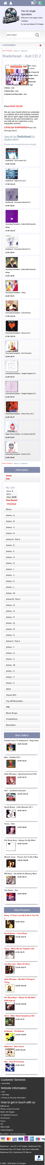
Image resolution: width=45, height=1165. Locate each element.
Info (3, 1092)
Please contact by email (9, 1109)
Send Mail (6, 1083)
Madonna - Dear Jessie (14, 1046)
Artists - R (16, 50)
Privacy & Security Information (14, 1098)
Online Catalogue (7, 50)
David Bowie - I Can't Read (15, 933)
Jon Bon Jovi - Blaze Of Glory (17, 964)
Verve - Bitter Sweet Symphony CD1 (19, 1016)
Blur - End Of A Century (14, 1062)
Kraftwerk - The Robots (14, 1031)
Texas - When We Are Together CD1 (19, 949)
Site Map (5, 1095)
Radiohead (24, 50)
